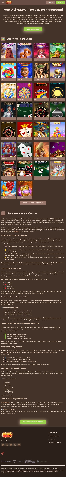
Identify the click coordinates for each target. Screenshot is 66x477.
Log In (51, 2)
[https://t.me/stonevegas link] (11, 444)
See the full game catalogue (33, 203)
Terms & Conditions (54, 436)
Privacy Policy (52, 439)
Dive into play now (33, 29)
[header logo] (8, 2)
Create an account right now (33, 422)
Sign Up (60, 2)
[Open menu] (3, 2)
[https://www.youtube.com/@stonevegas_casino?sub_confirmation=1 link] (19, 444)
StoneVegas (5, 402)
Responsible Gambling (55, 443)
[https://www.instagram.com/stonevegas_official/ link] (7, 444)
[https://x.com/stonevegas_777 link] (15, 444)
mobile (16, 232)
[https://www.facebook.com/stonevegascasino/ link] (3, 444)
